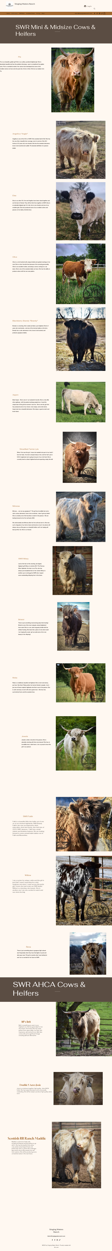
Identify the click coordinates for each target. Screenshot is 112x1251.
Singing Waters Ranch (25, 4)
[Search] (94, 8)
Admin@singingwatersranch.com (83, 13)
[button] (104, 13)
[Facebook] (94, 13)
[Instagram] (99, 13)
